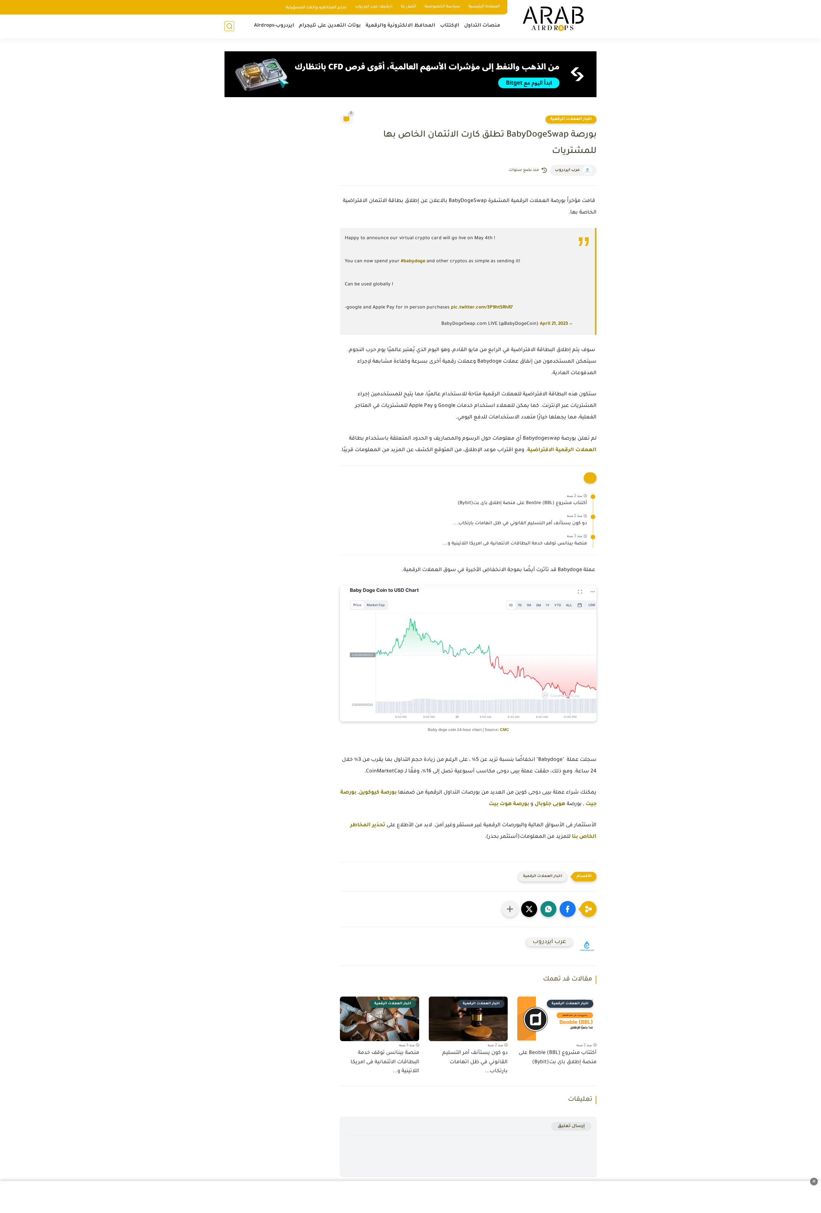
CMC (504, 730)
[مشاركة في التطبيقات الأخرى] (510, 909)
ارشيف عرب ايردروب (374, 6)
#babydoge (413, 261)
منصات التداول (482, 26)
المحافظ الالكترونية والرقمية (400, 26)
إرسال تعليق (571, 1126)
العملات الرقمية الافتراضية (562, 450)
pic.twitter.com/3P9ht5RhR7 (482, 307)
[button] (568, 909)
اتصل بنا (408, 6)
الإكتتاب (449, 26)
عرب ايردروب (567, 170)
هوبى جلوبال (550, 804)
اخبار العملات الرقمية (571, 119)
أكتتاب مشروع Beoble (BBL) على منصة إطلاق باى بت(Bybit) (522, 503)
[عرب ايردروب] (553, 18)
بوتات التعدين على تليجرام (330, 26)
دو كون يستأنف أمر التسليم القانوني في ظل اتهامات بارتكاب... (520, 523)
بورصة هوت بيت (509, 804)
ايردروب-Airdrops (274, 26)
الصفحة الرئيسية (484, 6)
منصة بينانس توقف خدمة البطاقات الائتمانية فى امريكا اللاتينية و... (515, 543)
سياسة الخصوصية (442, 6)
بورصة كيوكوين (378, 793)
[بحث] (229, 26)
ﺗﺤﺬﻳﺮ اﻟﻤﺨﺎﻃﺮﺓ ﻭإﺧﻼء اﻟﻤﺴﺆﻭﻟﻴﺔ (316, 7)
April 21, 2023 (554, 324)
